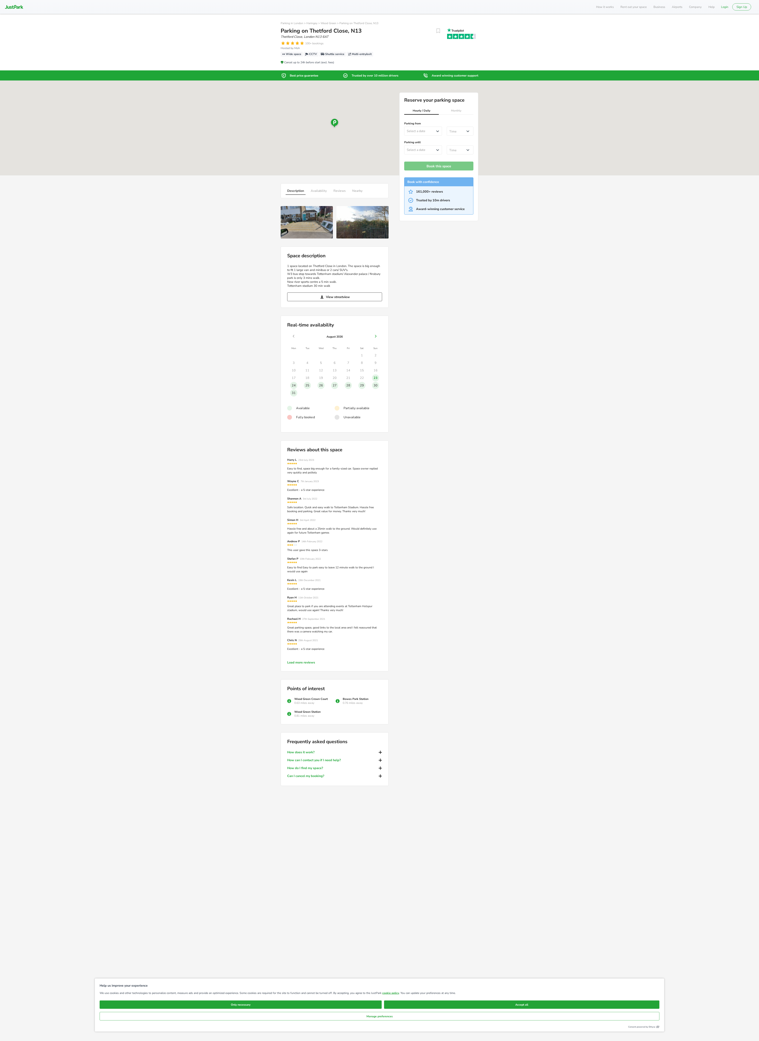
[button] (421, 111)
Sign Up (741, 7)
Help (711, 7)
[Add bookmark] (438, 31)
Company (695, 7)
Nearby (357, 191)
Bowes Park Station (355, 699)
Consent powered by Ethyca (641, 1026)
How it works (605, 7)
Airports (677, 7)
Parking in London (292, 23)
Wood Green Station (307, 712)
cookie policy (390, 993)
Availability (319, 191)
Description (295, 191)
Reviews (339, 191)
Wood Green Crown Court (311, 699)
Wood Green (328, 23)
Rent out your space (633, 7)
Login (724, 7)
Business (659, 7)
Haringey (311, 23)
